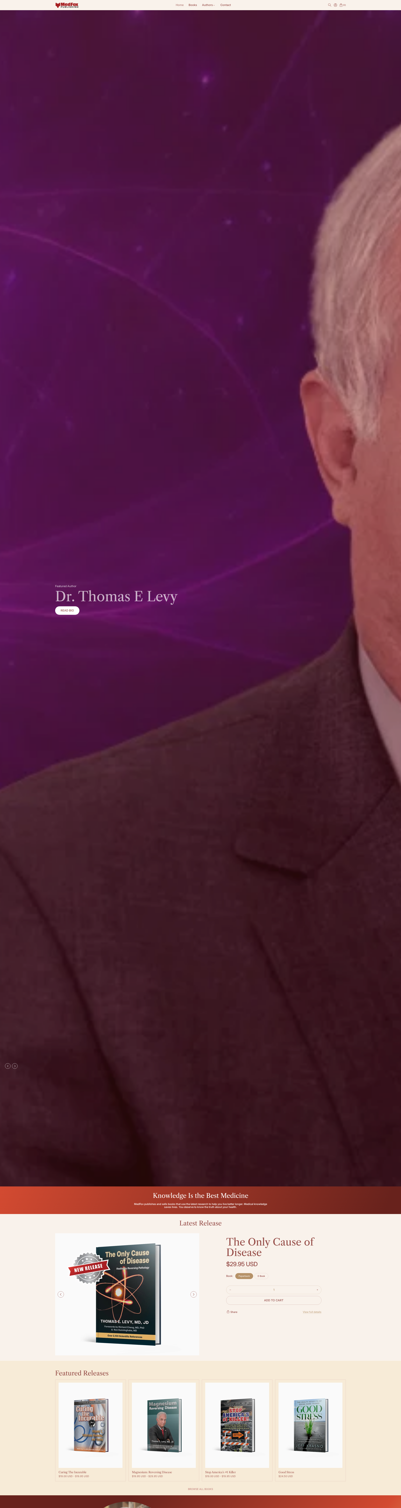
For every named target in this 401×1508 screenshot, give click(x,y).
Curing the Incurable (72, 1472)
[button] (330, 5)
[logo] (67, 5)
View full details (312, 1312)
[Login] (335, 5)
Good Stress (286, 1472)
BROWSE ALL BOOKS (200, 1489)
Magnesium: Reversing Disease (152, 1472)
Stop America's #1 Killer (220, 1472)
